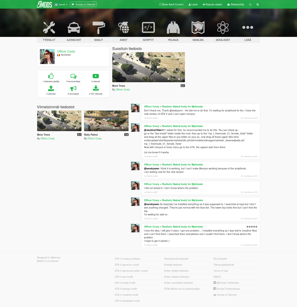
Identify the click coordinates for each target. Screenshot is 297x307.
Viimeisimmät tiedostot (176, 258)
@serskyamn (151, 168)
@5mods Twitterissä (227, 282)
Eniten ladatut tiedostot (176, 276)
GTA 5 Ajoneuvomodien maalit (131, 270)
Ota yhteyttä (220, 258)
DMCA (217, 276)
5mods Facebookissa (228, 288)
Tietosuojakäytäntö (223, 264)
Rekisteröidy (237, 4)
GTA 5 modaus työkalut (127, 258)
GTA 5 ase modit (124, 276)
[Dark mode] (250, 4)
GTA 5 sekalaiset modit (127, 300)
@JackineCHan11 (154, 130)
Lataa (194, 4)
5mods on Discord (226, 294)
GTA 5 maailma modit (126, 294)
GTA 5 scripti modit (125, 282)
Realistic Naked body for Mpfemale (182, 106)
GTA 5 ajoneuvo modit (127, 264)
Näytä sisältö (152, 118)
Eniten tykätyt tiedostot (176, 270)
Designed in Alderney (48, 257)
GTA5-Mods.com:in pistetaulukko (182, 288)
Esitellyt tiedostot (173, 264)
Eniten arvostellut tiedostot (178, 282)
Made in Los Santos (48, 261)
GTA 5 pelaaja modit (126, 288)
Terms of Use (220, 270)
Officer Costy (66, 51)
